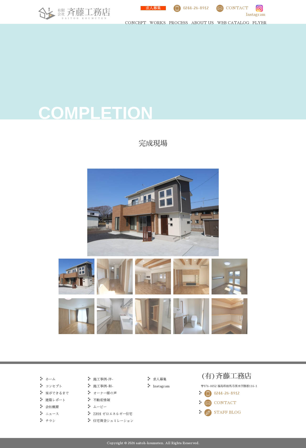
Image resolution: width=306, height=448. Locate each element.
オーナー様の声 (105, 393)
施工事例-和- (103, 386)
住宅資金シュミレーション (113, 420)
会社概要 (52, 407)
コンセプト (53, 386)
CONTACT (237, 8)
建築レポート (55, 400)
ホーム (50, 379)
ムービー (100, 407)
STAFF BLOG (227, 412)
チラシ (50, 420)
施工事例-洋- (103, 379)
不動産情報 (101, 400)
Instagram (255, 14)
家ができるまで (57, 393)
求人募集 (153, 8)
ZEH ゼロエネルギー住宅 (112, 414)
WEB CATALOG (233, 23)
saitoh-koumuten (149, 443)
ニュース (52, 414)
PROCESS (178, 23)
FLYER (259, 23)
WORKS (157, 23)
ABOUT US (202, 23)
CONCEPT (135, 23)
